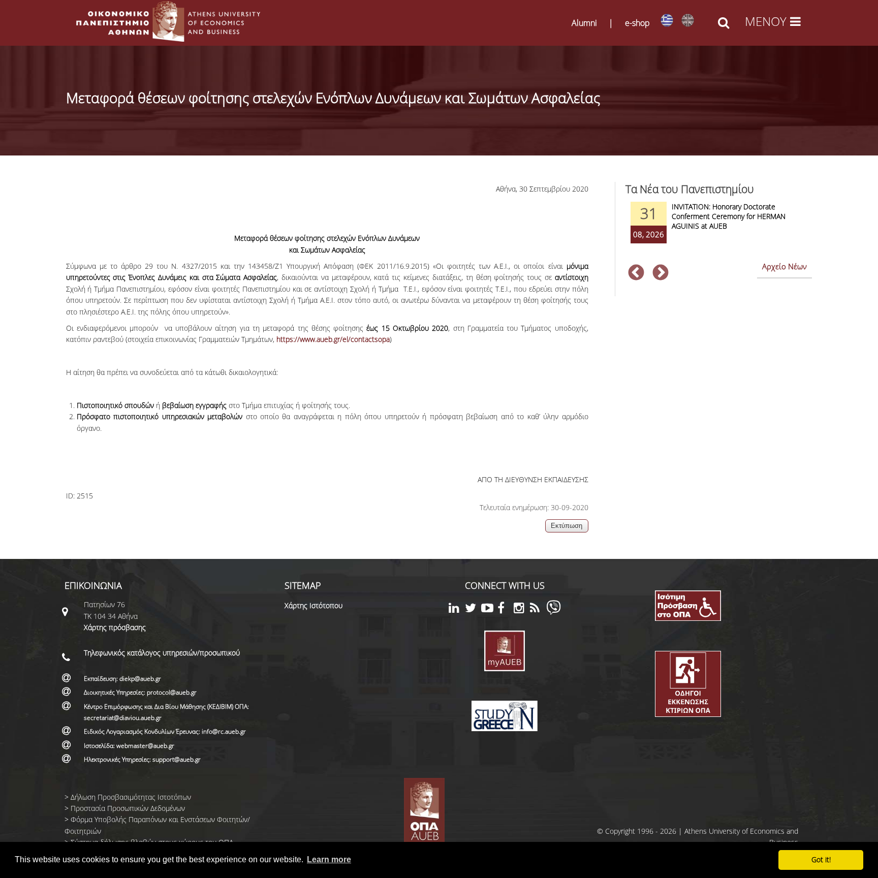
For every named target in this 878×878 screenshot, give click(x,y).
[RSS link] (538, 609)
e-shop (637, 22)
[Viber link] (553, 612)
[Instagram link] (522, 609)
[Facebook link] (505, 609)
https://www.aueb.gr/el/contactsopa (333, 339)
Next (660, 273)
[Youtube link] (489, 609)
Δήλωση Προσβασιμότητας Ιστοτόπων (131, 797)
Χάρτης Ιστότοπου (313, 605)
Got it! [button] (821, 859)
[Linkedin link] (457, 609)
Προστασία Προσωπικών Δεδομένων (128, 808)
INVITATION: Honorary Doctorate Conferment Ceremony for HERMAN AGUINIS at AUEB (729, 216)
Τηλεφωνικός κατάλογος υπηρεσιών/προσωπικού (162, 652)
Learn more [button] (329, 859)
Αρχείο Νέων (784, 266)
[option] (718, 229)
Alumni (584, 22)
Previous (636, 273)
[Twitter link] (473, 609)
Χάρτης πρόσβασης (115, 627)
